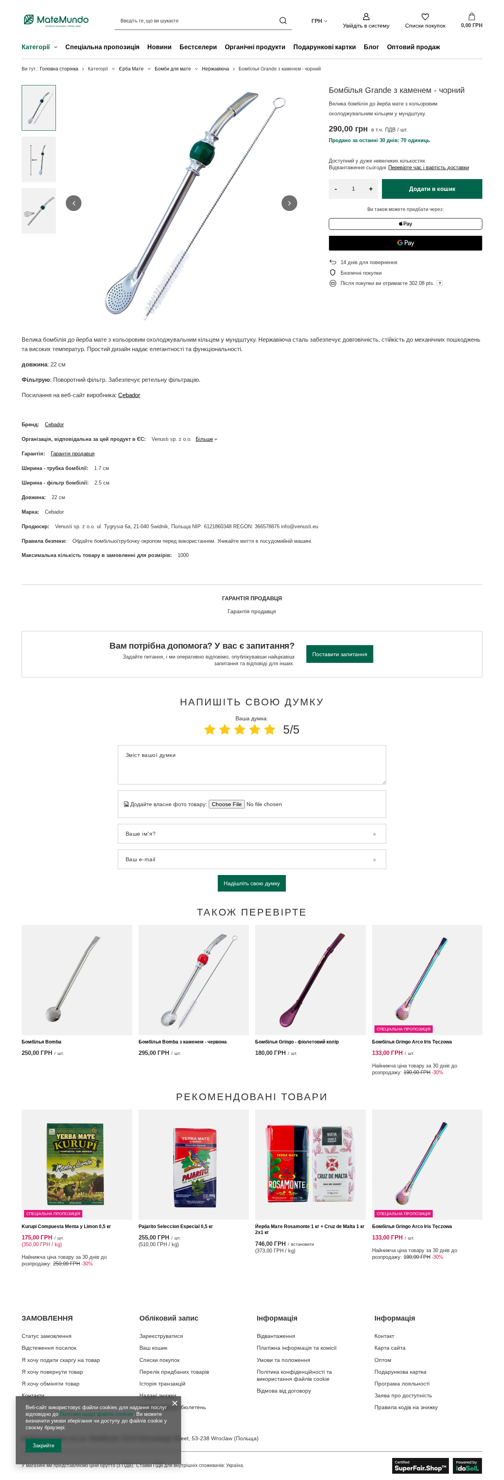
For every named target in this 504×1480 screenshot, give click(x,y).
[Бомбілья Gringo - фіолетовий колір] (310, 980)
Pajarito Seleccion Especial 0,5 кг (176, 1226)
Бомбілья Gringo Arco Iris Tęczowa (412, 1042)
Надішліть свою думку (252, 883)
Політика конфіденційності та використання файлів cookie (294, 1375)
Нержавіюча (215, 69)
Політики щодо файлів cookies (96, 1414)
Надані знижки (157, 1395)
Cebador (129, 395)
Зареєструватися (161, 1336)
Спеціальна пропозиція (102, 47)
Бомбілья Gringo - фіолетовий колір (297, 1042)
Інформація (277, 1318)
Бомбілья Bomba (41, 1042)
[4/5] (254, 729)
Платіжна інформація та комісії (297, 1348)
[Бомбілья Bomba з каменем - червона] (194, 980)
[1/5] (209, 729)
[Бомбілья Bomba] (77, 980)
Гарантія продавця (72, 454)
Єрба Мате (131, 69)
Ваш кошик (153, 1348)
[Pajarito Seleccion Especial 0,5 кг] (194, 1165)
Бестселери (198, 47)
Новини (159, 47)
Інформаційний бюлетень (172, 1407)
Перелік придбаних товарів (174, 1372)
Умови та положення (283, 1360)
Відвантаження (276, 1336)
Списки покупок (159, 1360)
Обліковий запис (168, 1318)
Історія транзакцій (162, 1383)
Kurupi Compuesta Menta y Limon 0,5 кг (66, 1226)
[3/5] (239, 729)
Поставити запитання (339, 654)
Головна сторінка (59, 69)
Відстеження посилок (49, 1348)
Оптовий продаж (413, 47)
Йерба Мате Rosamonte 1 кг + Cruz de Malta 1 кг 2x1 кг (310, 1230)
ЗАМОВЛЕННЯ (47, 1318)
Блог (371, 47)
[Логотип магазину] (56, 20)
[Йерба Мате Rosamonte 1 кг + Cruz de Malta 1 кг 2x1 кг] (310, 1165)
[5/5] (269, 729)
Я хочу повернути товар (52, 1372)
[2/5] (224, 729)
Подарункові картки (324, 47)
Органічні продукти (255, 47)
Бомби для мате (173, 69)
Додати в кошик (432, 188)
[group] (181, 203)
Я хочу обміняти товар (51, 1383)
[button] (74, 203)
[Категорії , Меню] (57, 48)
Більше (204, 439)
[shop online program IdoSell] (437, 1466)
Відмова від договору (284, 1391)
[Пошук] (283, 21)
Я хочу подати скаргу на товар (61, 1360)
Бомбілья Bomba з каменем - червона (183, 1042)
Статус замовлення (47, 1336)
